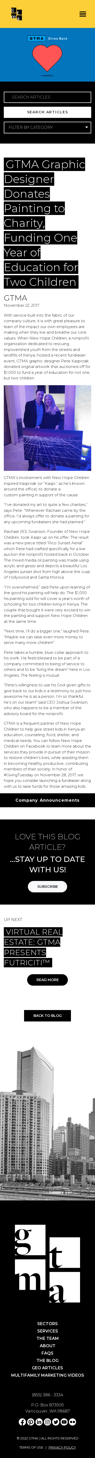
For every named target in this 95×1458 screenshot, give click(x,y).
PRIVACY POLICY (62, 1447)
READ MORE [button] (47, 980)
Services (47, 1331)
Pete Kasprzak (75, 361)
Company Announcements (47, 154)
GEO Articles (47, 1368)
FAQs (47, 1353)
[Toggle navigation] (83, 14)
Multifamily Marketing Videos (47, 1375)
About (47, 1345)
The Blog (47, 1360)
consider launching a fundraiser (51, 780)
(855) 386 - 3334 (47, 1394)
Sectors (47, 1323)
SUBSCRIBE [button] (47, 886)
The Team (47, 1338)
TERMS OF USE (31, 1447)
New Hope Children (48, 338)
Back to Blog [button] (47, 1015)
